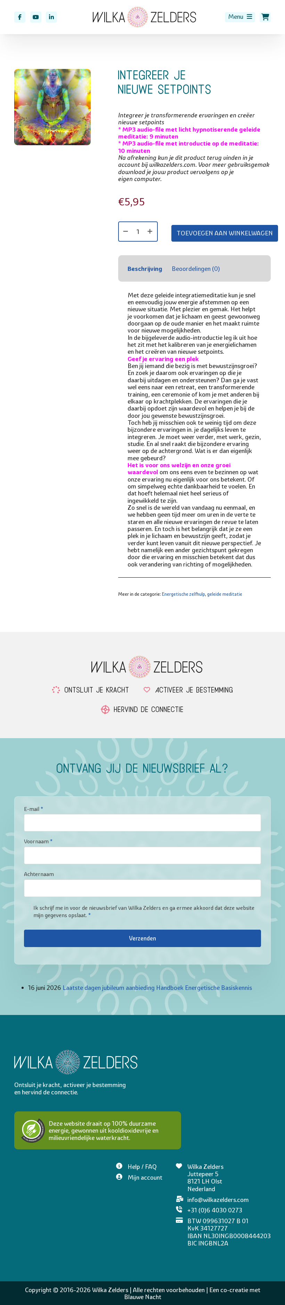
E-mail (33, 809)
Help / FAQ (142, 1166)
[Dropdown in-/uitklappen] (249, 17)
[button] (81, 78)
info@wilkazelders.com (218, 1199)
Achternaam (39, 874)
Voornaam (38, 841)
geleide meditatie (224, 594)
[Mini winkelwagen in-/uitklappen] (265, 17)
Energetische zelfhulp (183, 594)
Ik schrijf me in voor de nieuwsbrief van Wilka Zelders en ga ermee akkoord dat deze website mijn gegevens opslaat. (143, 912)
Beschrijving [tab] (145, 268)
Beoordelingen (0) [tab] (196, 268)
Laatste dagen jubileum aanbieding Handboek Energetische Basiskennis (157, 987)
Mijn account (145, 1177)
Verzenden (142, 938)
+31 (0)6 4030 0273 (214, 1210)
